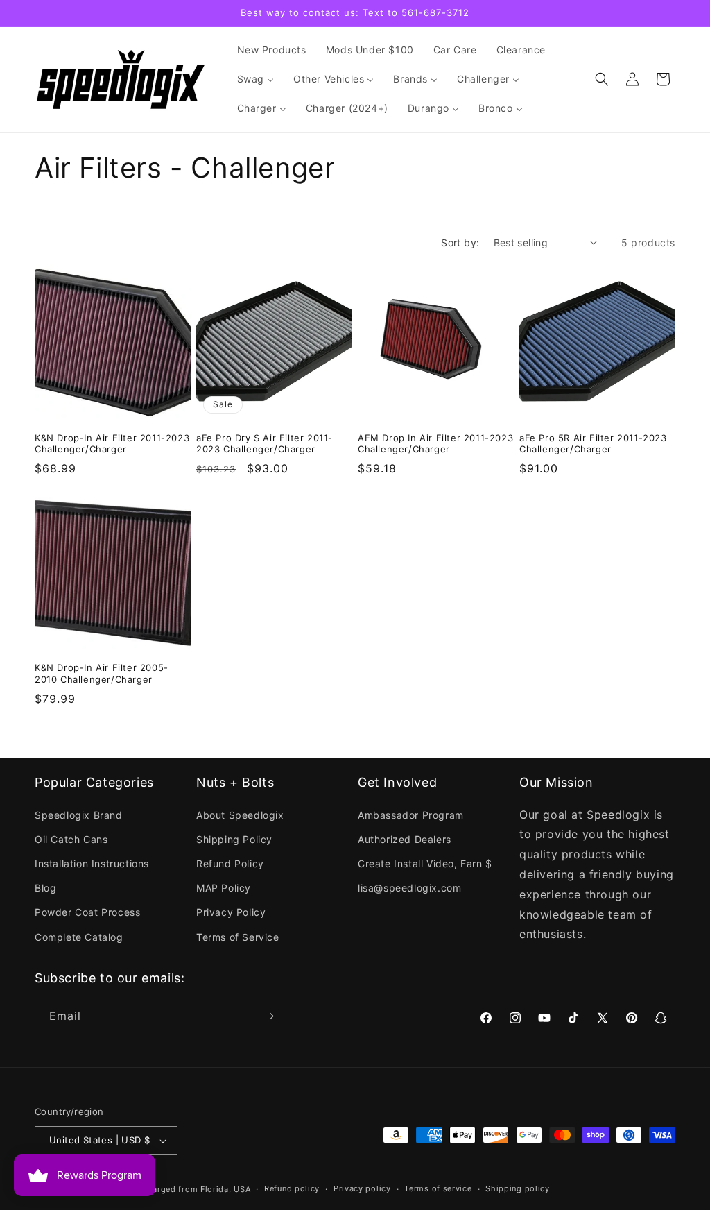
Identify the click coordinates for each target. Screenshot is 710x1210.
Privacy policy (362, 1188)
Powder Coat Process (87, 912)
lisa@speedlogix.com (409, 888)
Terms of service (437, 1188)
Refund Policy (230, 863)
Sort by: (460, 242)
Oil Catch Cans (71, 839)
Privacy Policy (231, 912)
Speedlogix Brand (79, 815)
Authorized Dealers (404, 839)
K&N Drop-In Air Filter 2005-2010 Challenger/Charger (101, 673)
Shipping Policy (234, 839)
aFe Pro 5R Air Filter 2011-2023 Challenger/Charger (593, 443)
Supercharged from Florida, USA (184, 1189)
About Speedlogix (240, 815)
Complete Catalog (79, 937)
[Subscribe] (268, 1016)
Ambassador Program (411, 815)
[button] (602, 79)
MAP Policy (223, 888)
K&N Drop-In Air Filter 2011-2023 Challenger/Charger (112, 443)
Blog (45, 888)
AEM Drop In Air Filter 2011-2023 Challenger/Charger (435, 443)
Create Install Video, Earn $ (425, 863)
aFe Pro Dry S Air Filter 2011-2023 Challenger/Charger (264, 443)
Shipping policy (517, 1188)
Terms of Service (237, 937)
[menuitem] (271, 50)
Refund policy (292, 1188)
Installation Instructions (92, 863)
